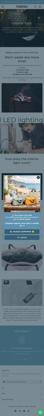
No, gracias (22, 237)
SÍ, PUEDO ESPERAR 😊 (22, 232)
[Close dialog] (38, 177)
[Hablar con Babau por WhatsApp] (40, 412)
